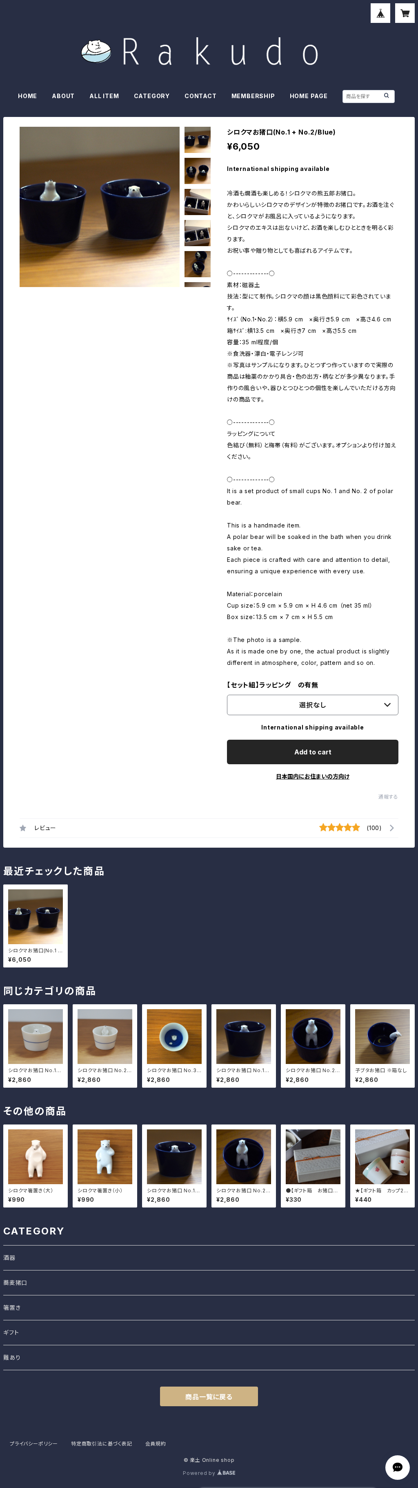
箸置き (11, 1307)
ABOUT (63, 95)
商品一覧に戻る (209, 1397)
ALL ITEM (104, 95)
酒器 (9, 1257)
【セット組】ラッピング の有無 (272, 685)
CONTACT (201, 95)
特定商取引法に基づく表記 (101, 1444)
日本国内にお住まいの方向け (312, 776)
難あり (11, 1357)
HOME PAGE (309, 95)
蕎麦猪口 (15, 1282)
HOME (27, 95)
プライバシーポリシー (34, 1444)
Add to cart (312, 752)
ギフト (11, 1332)
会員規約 (155, 1444)
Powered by (200, 1473)
